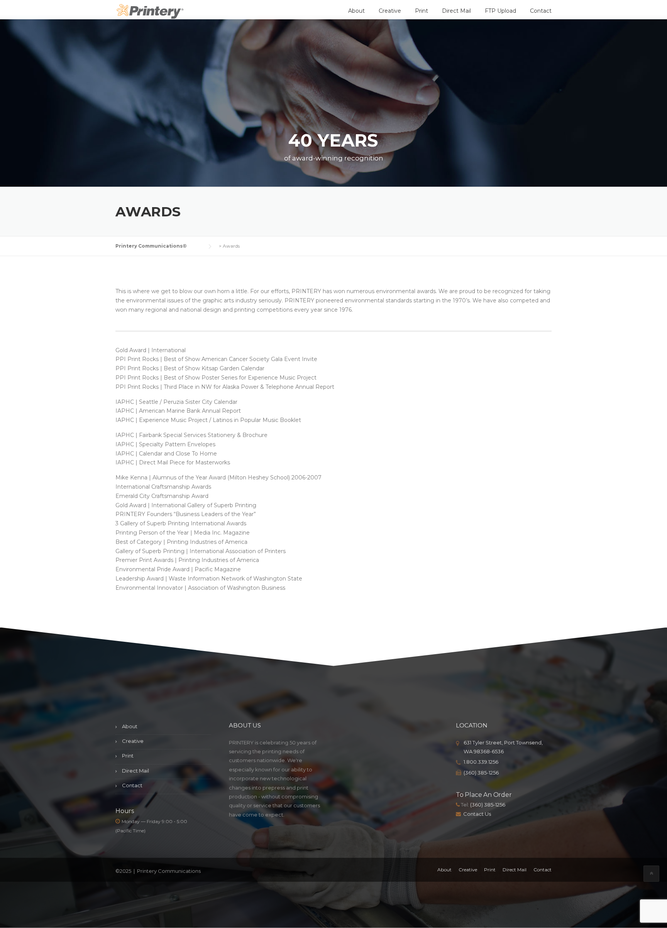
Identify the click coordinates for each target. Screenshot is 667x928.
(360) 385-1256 (481, 772)
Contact (541, 10)
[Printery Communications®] (150, 12)
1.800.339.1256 (481, 762)
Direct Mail (456, 10)
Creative (390, 10)
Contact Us (477, 814)
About (356, 10)
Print (421, 10)
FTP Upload (500, 10)
